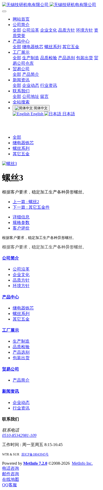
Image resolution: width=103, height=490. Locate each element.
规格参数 (21, 222)
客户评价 (21, 228)
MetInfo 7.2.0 (35, 463)
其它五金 (21, 154)
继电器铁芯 (23, 143)
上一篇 (26, 201)
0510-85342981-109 (19, 435)
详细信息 (21, 217)
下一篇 (31, 207)
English (37, 114)
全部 (17, 30)
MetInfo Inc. (82, 463)
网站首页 (21, 19)
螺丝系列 (21, 148)
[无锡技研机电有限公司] (51, 5)
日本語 (68, 114)
